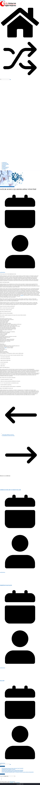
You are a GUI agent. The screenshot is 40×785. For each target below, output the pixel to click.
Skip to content (2, 0)
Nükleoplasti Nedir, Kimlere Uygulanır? (8, 769)
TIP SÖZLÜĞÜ (5, 168)
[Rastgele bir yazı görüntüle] (20, 78)
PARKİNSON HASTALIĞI (6, 585)
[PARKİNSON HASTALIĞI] (10, 583)
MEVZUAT (4, 165)
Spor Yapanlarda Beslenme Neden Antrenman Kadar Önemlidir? (12, 768)
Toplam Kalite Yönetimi (10, 186)
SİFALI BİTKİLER (5, 167)
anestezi (22, 295)
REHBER (3, 166)
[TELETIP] (10, 678)
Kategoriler (2, 776)
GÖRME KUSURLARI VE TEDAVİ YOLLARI (10, 489)
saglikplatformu (2, 272)
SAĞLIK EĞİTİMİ (5, 164)
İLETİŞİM (4, 169)
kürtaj (6, 347)
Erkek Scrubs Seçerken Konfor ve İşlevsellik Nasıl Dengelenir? (12, 771)
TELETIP (2, 680)
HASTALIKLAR (5, 163)
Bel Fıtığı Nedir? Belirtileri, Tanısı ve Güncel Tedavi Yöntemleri (12, 770)
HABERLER (4, 162)
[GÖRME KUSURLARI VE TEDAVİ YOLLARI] (10, 487)
